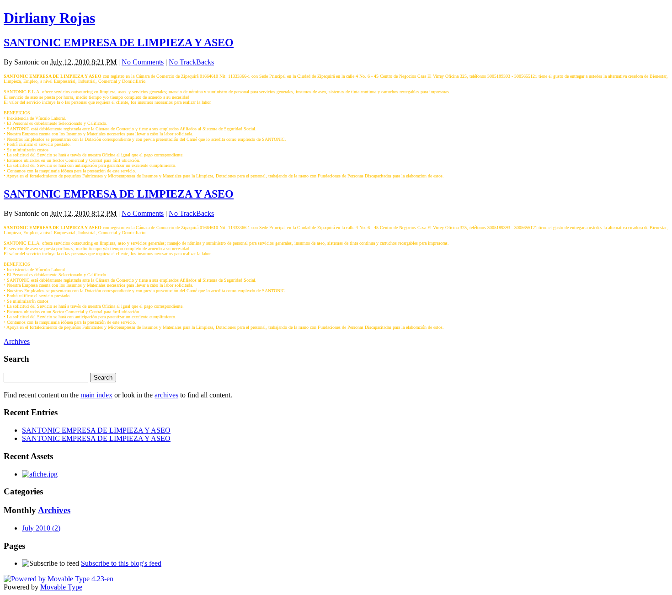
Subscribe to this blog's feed (121, 563)
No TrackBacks (191, 62)
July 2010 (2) (41, 528)
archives (166, 395)
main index (96, 395)
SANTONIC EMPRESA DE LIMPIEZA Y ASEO (119, 42)
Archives (17, 341)
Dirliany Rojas (49, 18)
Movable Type (61, 587)
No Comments (143, 62)
